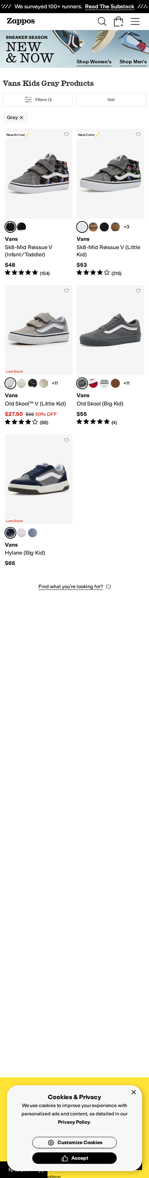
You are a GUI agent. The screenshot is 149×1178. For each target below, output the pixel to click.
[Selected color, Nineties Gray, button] (10, 532)
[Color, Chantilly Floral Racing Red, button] (21, 383)
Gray (12, 117)
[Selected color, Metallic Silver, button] (10, 383)
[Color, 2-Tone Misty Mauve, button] (21, 532)
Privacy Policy (74, 1122)
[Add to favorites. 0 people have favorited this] (66, 134)
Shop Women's (94, 61)
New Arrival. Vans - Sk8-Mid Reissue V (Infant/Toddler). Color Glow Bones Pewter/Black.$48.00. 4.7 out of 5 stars (38, 203)
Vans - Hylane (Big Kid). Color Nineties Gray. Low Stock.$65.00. (38, 501)
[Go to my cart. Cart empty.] (118, 21)
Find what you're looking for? (70, 587)
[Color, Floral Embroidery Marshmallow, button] (43, 383)
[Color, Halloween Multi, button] (21, 226)
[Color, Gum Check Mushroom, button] (115, 383)
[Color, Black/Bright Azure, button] (32, 383)
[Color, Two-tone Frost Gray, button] (104, 383)
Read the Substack (109, 6)
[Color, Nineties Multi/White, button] (93, 383)
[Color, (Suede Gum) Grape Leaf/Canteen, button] (93, 226)
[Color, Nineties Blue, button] (32, 532)
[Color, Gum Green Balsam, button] (115, 226)
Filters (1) (43, 99)
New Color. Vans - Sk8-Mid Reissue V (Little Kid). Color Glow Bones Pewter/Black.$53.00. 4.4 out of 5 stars (110, 203)
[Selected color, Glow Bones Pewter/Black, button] (10, 226)
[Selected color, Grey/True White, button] (82, 383)
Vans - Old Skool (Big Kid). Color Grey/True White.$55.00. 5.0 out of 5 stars (110, 355)
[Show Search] (102, 21)
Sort (111, 99)
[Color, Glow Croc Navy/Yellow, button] (104, 226)
